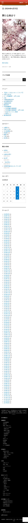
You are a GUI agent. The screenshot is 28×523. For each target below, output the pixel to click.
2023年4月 (6, 284)
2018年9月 (6, 380)
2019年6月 (6, 364)
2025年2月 (6, 245)
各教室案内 (6, 433)
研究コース (5, 438)
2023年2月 (6, 287)
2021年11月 (7, 313)
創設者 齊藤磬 (7, 480)
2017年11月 (7, 397)
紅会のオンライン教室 (11, 111)
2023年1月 (6, 289)
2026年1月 (6, 226)
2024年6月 (6, 259)
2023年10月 (7, 273)
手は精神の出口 (6, 478)
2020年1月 (6, 352)
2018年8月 (6, 381)
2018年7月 (6, 383)
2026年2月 (6, 224)
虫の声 (5, 158)
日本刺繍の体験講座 (10, 108)
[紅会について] (4, 475)
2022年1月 (6, 310)
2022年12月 (7, 291)
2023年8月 (6, 277)
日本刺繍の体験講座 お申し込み (14, 110)
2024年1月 (6, 268)
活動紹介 (5, 482)
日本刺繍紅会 (14, 2)
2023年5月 (6, 282)
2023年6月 (6, 280)
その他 (5, 488)
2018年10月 (7, 378)
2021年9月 (6, 317)
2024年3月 (6, 264)
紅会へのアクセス (7, 493)
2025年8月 (6, 235)
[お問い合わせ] (4, 515)
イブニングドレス (7, 466)
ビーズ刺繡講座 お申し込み (12, 96)
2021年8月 (6, 319)
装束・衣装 (5, 464)
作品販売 (5, 471)
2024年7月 (6, 258)
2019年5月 (6, 366)
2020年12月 (7, 333)
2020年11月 (7, 334)
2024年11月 (7, 251)
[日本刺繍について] (5, 499)
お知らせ (6, 129)
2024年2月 (6, 266)
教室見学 (6, 104)
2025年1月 (6, 247)
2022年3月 (6, 306)
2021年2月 (6, 329)
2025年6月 (6, 238)
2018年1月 (6, 394)
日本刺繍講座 (6, 422)
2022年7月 (6, 299)
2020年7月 (6, 341)
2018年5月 (6, 387)
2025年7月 (6, 237)
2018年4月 (6, 389)
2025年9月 (6, 233)
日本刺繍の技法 (6, 504)
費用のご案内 (6, 430)
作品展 (5, 132)
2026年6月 (6, 217)
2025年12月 (7, 228)
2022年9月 (6, 296)
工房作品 (5, 457)
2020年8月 (6, 340)
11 (17, 191)
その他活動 (7, 131)
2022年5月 (6, 303)
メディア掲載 (6, 490)
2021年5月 (6, 324)
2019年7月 (6, 362)
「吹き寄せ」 (7, 162)
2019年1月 (6, 373)
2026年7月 (6, 216)
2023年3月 (6, 285)
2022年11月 (7, 292)
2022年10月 (7, 294)
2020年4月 (6, 347)
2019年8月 (6, 361)
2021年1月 (6, 331)
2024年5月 (6, 261)
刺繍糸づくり (6, 486)
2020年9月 (6, 338)
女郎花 (5, 150)
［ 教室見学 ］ (21, 2)
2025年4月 (6, 242)
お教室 (5, 127)
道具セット (8, 113)
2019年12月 (7, 354)
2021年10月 (7, 315)
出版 (5, 485)
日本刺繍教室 (7, 106)
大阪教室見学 (7, 103)
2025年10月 (7, 231)
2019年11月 (7, 355)
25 (17, 198)
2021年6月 (6, 322)
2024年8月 (6, 256)
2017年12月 (7, 395)
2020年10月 (7, 336)
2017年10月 (7, 399)
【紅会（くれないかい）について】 (14, 92)
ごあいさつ (5, 477)
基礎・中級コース (7, 425)
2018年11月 (7, 376)
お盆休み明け (7, 154)
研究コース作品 (7, 454)
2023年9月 (6, 275)
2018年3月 (6, 390)
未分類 (5, 138)
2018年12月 (7, 375)
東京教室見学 (7, 115)
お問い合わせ (7, 94)
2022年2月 (6, 308)
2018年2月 (6, 392)
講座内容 (5, 423)
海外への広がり (6, 495)
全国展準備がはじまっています (12, 166)
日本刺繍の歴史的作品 (7, 501)
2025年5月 (6, 240)
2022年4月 (6, 305)
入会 (5, 97)
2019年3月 (6, 369)
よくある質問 (6, 432)
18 (17, 194)
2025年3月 (6, 244)
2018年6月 (6, 385)
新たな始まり (9, 15)
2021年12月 (7, 312)
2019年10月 (7, 357)
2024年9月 (6, 254)
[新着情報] (3, 510)
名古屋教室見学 (8, 101)
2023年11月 (7, 271)
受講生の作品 (6, 451)
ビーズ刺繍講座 (6, 445)
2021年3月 (6, 327)
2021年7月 (6, 320)
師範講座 (5, 440)
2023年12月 (7, 270)
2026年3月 (6, 223)
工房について (6, 462)
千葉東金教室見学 (9, 99)
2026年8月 (6, 214)
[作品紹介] (3, 449)
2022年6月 (6, 301)
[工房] (2, 460)
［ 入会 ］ (26, 2)
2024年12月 (7, 249)
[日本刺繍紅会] (4, 417)
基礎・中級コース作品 (8, 452)
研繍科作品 (6, 456)
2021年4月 (6, 326)
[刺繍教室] (3, 420)
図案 (4, 469)
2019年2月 (6, 371)
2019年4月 (6, 368)
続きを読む (5, 63)
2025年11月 (7, 230)
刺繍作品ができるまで (7, 502)
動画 (5, 134)
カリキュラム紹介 (7, 427)
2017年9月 (6, 401)
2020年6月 (6, 343)
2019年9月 (6, 359)
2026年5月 (6, 219)
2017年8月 (6, 402)
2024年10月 (7, 252)
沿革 (4, 491)
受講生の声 (6, 428)
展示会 (5, 483)
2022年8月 (6, 298)
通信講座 (5, 443)
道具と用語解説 (6, 505)
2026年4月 (6, 221)
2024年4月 (6, 263)
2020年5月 (6, 345)
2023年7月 (6, 278)
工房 (10, 66)
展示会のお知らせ (7, 511)
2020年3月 (6, 348)
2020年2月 (6, 350)
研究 (4, 467)
